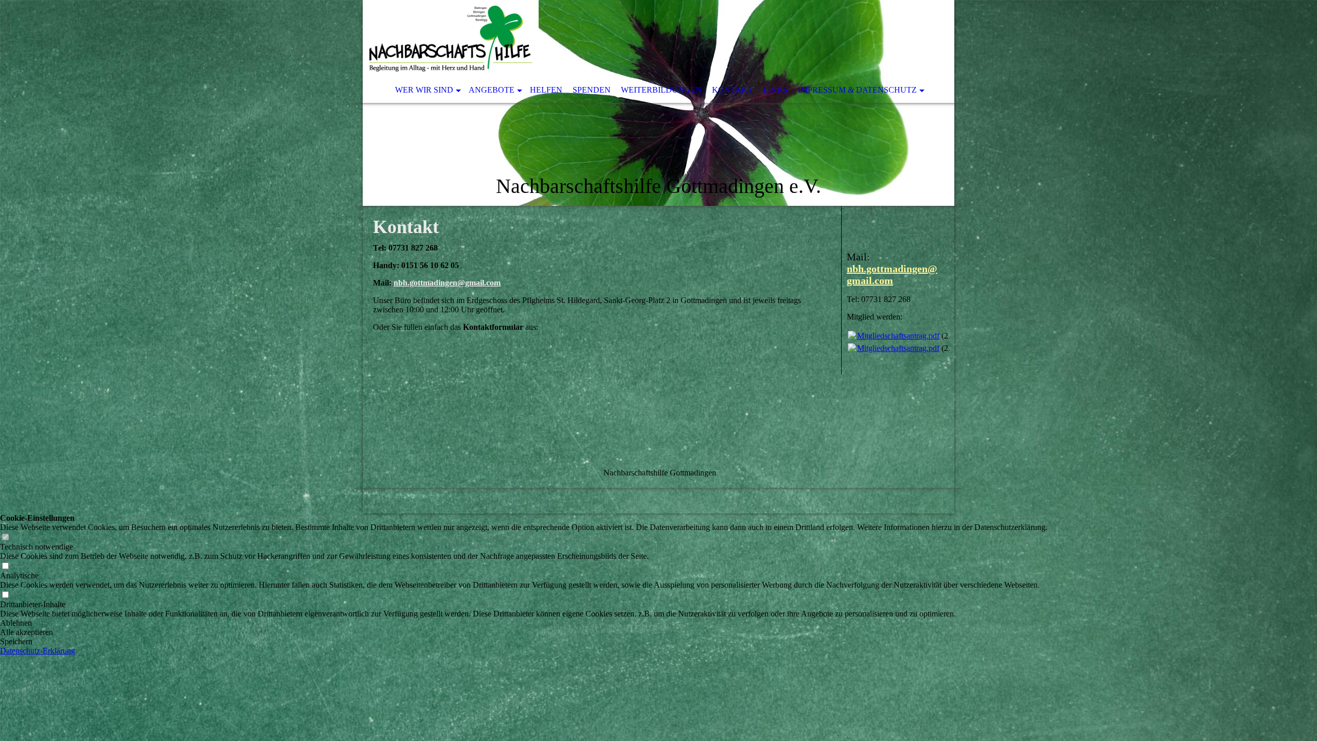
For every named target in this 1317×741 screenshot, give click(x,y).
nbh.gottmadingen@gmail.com (447, 282)
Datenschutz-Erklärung (37, 650)
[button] (523, 623)
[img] (658, 103)
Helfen (546, 89)
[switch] (5, 537)
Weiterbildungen (661, 89)
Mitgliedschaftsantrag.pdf (898, 335)
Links (775, 89)
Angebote (491, 89)
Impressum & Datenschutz (857, 89)
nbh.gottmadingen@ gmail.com (892, 274)
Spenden (592, 89)
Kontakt (732, 89)
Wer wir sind (424, 89)
